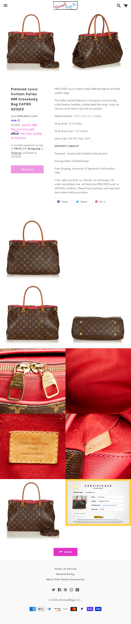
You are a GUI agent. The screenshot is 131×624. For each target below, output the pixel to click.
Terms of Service (65, 568)
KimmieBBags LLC (69, 600)
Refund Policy (65, 574)
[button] (27, 147)
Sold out (27, 169)
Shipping (16, 152)
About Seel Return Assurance (65, 579)
